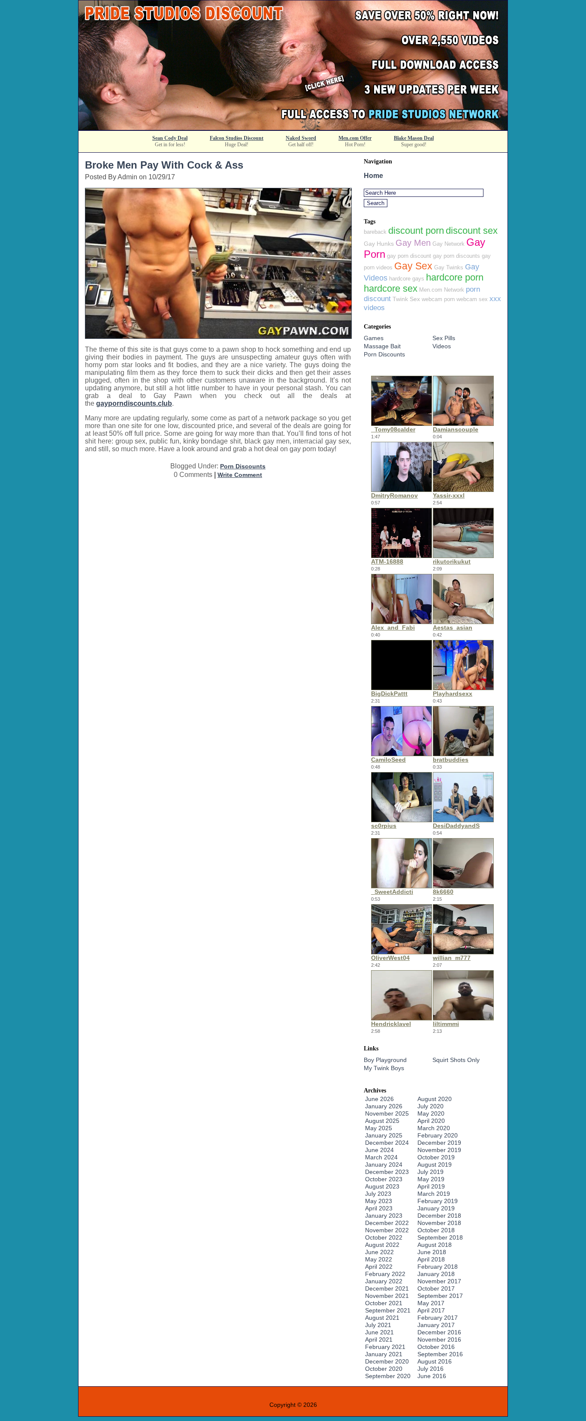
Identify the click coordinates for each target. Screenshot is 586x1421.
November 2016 (439, 1339)
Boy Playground (385, 1059)
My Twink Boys (384, 1068)
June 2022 (379, 1252)
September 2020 (388, 1376)
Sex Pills (443, 338)
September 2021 (388, 1310)
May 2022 (378, 1259)
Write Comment (239, 474)
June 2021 (379, 1332)
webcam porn (438, 299)
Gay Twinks (448, 267)
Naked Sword (301, 138)
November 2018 (439, 1222)
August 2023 (382, 1186)
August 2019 (434, 1164)
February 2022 (385, 1273)
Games (374, 338)
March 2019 (433, 1193)
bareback (375, 232)
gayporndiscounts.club (134, 403)
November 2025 (387, 1113)
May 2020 (430, 1113)
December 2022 (387, 1222)
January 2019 (436, 1208)
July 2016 (430, 1368)
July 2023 (378, 1193)
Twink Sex (406, 299)
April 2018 (431, 1259)
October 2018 (436, 1230)
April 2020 (431, 1120)
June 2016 (431, 1376)
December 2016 (439, 1332)
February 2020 (437, 1135)
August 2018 (434, 1244)
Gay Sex (413, 266)
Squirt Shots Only (456, 1059)
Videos (441, 346)
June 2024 (379, 1149)
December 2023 (387, 1171)
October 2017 (436, 1288)
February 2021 (385, 1346)
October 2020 (383, 1368)
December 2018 (439, 1215)
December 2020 (387, 1361)
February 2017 (437, 1317)
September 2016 (440, 1354)
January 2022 (383, 1281)
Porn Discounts (243, 466)
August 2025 (382, 1120)
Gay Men (413, 242)
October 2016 (436, 1346)
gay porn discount (409, 256)
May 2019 (430, 1179)
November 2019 (439, 1149)
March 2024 (381, 1157)
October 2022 (383, 1237)
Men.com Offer (355, 138)
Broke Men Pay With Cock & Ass (164, 165)
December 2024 (387, 1142)
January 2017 (436, 1324)
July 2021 (378, 1324)
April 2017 (431, 1310)
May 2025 (378, 1128)
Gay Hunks (379, 243)
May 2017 (430, 1303)
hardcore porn (454, 277)
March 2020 (433, 1128)
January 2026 (383, 1106)
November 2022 (387, 1230)
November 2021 (387, 1295)
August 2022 (382, 1244)
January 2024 (383, 1164)
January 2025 (383, 1135)
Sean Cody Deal (169, 138)
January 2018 (436, 1273)
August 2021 (382, 1317)
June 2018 (431, 1252)
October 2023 (383, 1179)
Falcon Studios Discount (236, 138)
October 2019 (436, 1157)
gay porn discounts (456, 256)
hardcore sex (390, 288)
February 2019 (437, 1201)
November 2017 (439, 1281)
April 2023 (379, 1208)
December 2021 (387, 1288)
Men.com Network (441, 290)
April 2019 (431, 1186)
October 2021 (383, 1303)
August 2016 (434, 1361)
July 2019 (430, 1171)
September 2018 (440, 1237)
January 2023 (383, 1215)
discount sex (472, 230)
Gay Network (448, 244)
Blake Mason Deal (414, 138)
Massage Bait (382, 346)
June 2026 (379, 1098)
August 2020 (434, 1098)
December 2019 (439, 1142)
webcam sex (472, 299)
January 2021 (383, 1354)
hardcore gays (406, 278)
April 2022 (379, 1266)
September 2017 (440, 1295)
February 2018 (437, 1266)
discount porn (416, 230)
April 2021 (379, 1339)
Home (373, 175)
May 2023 (378, 1201)
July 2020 (430, 1106)
